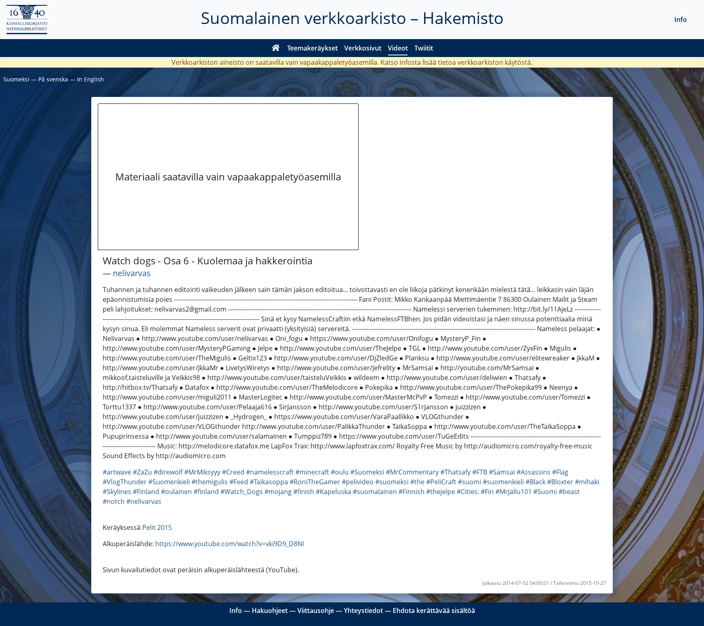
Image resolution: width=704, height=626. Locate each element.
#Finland (146, 491)
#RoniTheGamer (315, 481)
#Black (536, 481)
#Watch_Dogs (241, 491)
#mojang (278, 491)
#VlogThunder (125, 481)
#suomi (469, 481)
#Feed (238, 481)
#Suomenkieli (169, 481)
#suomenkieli (503, 481)
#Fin (487, 491)
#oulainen (176, 491)
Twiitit (423, 48)
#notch (114, 501)
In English (90, 79)
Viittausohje (315, 610)
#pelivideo (358, 481)
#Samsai (502, 472)
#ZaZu (142, 472)
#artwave (117, 472)
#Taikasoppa (269, 481)
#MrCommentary (412, 472)
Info (680, 19)
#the (417, 481)
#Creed (233, 472)
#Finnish (411, 491)
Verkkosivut (362, 48)
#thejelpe (440, 491)
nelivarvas (132, 273)
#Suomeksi (367, 472)
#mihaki (587, 481)
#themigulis (209, 481)
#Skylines (117, 491)
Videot (398, 48)
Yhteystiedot (363, 610)
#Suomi (545, 491)
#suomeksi (392, 481)
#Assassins (533, 472)
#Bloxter (560, 481)
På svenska (53, 79)
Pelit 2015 (157, 527)
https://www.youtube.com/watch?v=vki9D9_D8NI (229, 543)
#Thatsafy (455, 472)
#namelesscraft (270, 472)
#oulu (340, 472)
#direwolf (168, 472)
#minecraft (312, 472)
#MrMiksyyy (202, 472)
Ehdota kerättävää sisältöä (434, 610)
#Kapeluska (333, 491)
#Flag (560, 472)
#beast (569, 491)
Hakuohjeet (270, 610)
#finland (206, 491)
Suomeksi (16, 79)
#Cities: (468, 491)
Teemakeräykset (312, 48)
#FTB (479, 472)
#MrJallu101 (513, 491)
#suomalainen (375, 491)
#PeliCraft (441, 481)
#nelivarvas (143, 501)
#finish (303, 491)
